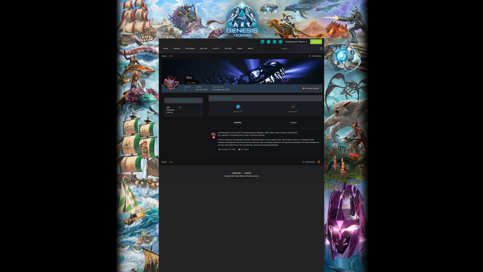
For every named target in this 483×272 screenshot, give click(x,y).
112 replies (244, 149)
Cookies (247, 173)
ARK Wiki (203, 48)
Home (166, 48)
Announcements (258, 135)
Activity (216, 48)
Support (228, 48)
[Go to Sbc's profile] (213, 134)
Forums (177, 48)
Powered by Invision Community (242, 178)
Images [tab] (293, 122)
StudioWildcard (236, 135)
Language (236, 173)
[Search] (321, 48)
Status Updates (310, 48)
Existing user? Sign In (295, 42)
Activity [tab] (237, 122)
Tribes (239, 48)
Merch (250, 48)
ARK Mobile (190, 48)
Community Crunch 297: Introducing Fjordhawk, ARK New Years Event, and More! (257, 132)
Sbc (219, 135)
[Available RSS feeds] (318, 162)
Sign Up (316, 42)
